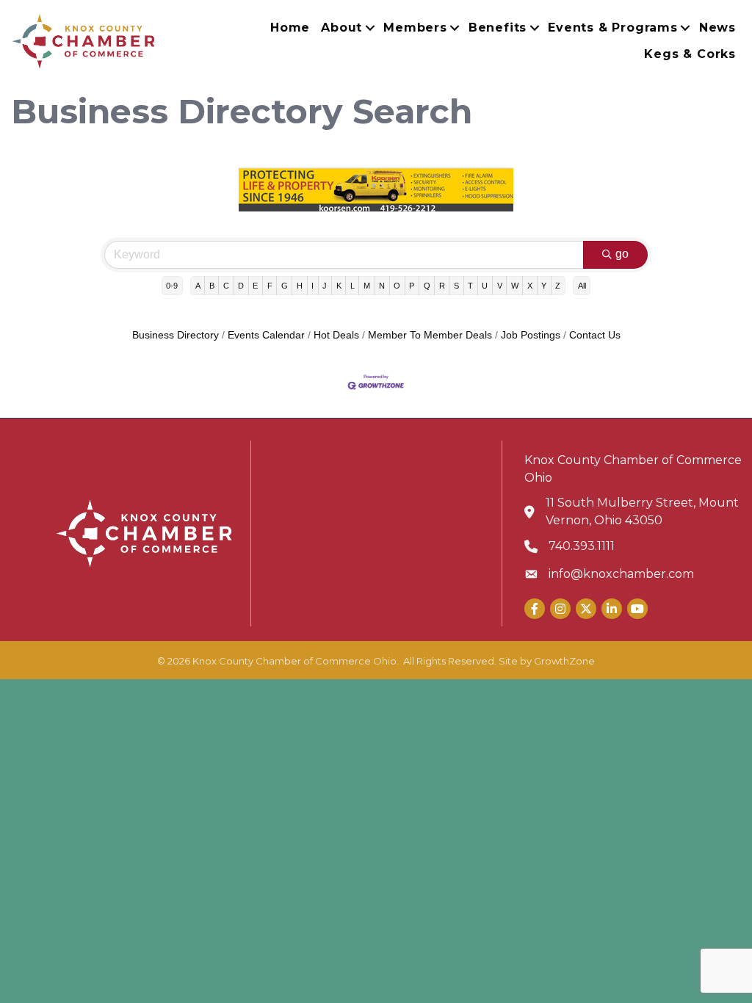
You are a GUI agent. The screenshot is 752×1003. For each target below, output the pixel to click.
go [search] (622, 253)
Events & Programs (613, 28)
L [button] (352, 285)
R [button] (442, 285)
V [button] (499, 285)
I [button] (312, 285)
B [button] (211, 285)
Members (415, 28)
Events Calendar (266, 335)
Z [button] (557, 285)
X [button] (529, 285)
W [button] (514, 285)
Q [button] (427, 285)
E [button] (255, 285)
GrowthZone (564, 661)
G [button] (284, 285)
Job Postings (530, 335)
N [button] (382, 285)
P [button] (411, 285)
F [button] (269, 285)
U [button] (485, 285)
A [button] (197, 285)
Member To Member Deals (430, 335)
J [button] (324, 285)
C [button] (226, 285)
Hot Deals (336, 335)
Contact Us (595, 335)
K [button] (338, 285)
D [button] (241, 285)
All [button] (582, 285)
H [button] (300, 285)
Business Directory (175, 335)
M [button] (367, 285)
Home (290, 28)
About (341, 28)
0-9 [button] (172, 285)
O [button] (397, 285)
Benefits (498, 28)
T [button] (470, 285)
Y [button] (543, 285)
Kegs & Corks (690, 54)
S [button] (456, 285)
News (717, 28)
